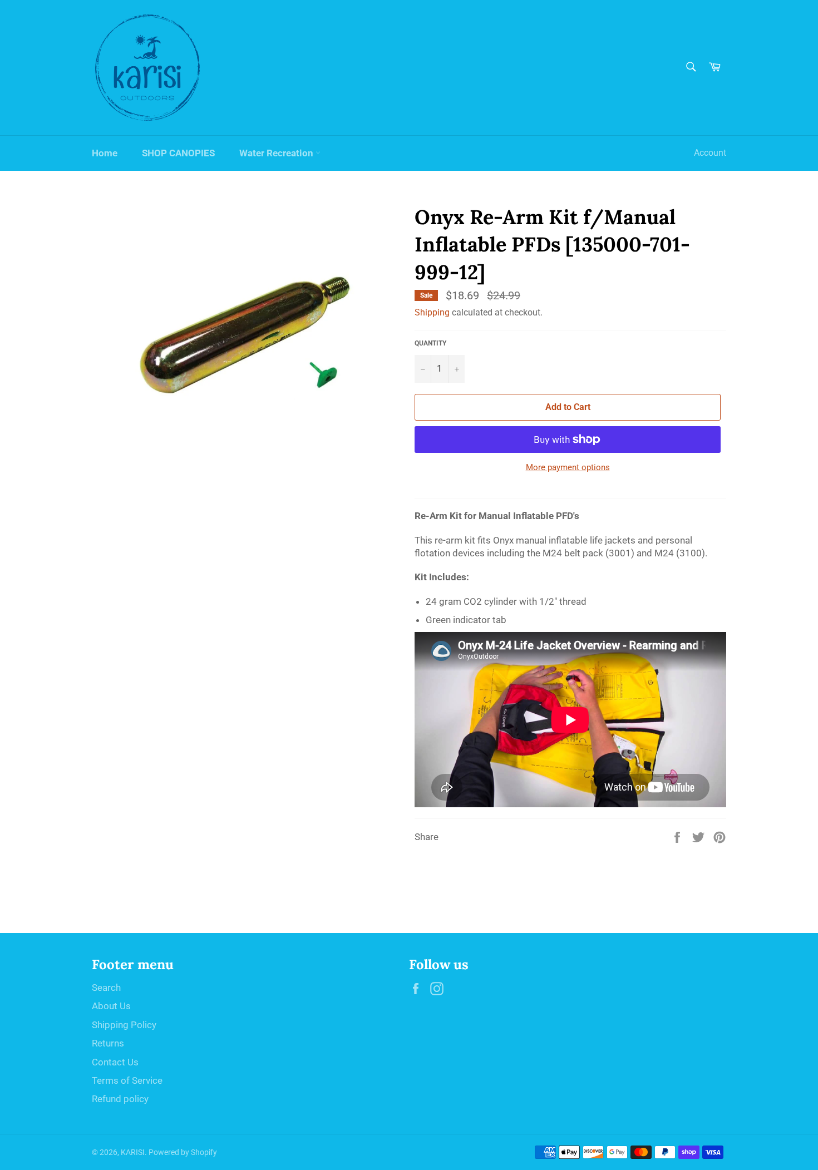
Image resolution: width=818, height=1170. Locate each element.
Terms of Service (127, 1080)
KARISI (133, 1152)
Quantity (430, 343)
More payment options (568, 467)
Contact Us (115, 1062)
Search (106, 987)
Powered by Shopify (183, 1152)
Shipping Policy (124, 1024)
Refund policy (120, 1098)
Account (710, 152)
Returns (108, 1043)
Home (104, 153)
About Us (111, 1005)
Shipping (432, 312)
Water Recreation (277, 153)
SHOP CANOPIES (178, 153)
